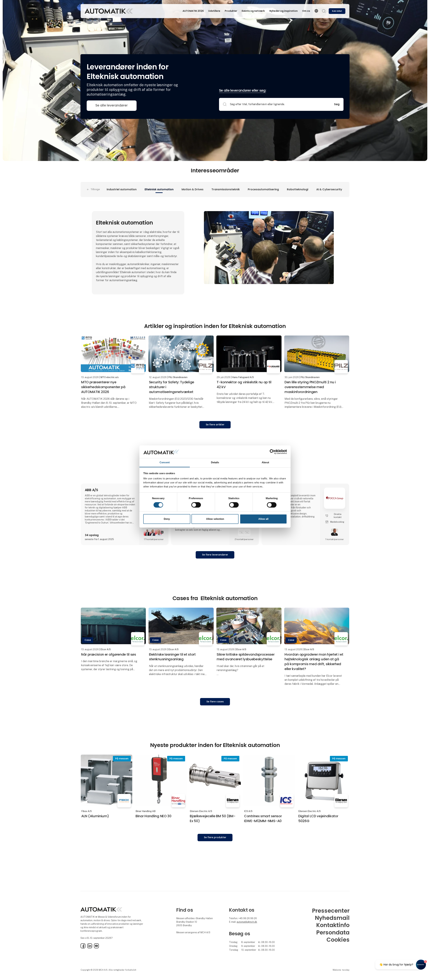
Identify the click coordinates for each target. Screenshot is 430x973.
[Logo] (109, 11)
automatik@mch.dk (247, 922)
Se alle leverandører (111, 105)
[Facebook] (82, 947)
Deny (167, 518)
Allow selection (215, 518)
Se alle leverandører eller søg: (242, 90)
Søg (336, 104)
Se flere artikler (215, 424)
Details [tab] (215, 462)
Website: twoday (341, 970)
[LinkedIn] (89, 947)
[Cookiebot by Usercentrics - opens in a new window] (272, 451)
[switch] (196, 505)
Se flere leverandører (215, 554)
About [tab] (265, 462)
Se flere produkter (215, 837)
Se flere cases (215, 701)
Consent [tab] (165, 462)
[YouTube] (96, 947)
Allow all (263, 518)
